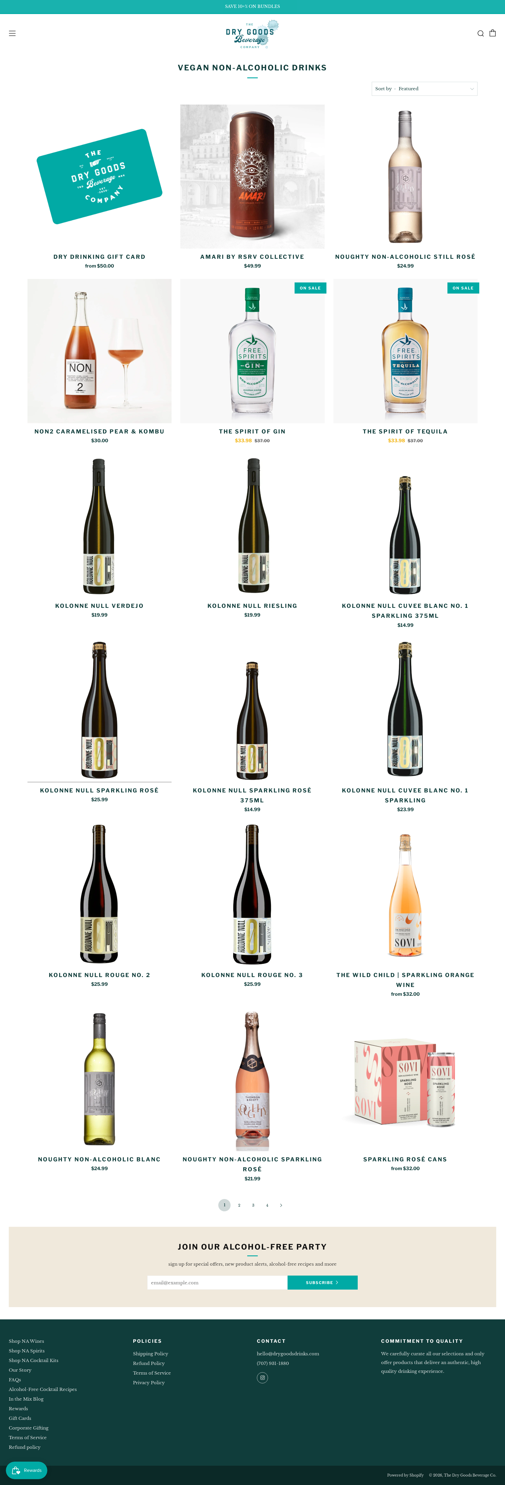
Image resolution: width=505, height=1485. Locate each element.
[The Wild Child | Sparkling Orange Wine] (405, 895)
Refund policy (25, 1447)
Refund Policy (149, 1363)
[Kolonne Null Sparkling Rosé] (99, 710)
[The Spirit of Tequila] (405, 351)
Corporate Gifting (29, 1428)
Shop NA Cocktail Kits (33, 1360)
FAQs (15, 1379)
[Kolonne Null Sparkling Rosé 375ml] (252, 710)
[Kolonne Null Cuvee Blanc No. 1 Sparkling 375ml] (405, 526)
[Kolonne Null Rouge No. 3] (252, 895)
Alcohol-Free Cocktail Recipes (43, 1389)
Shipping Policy (150, 1353)
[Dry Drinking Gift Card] (99, 177)
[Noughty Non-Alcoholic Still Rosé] (405, 177)
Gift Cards (20, 1418)
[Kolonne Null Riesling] (252, 526)
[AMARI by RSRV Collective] (252, 177)
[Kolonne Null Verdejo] (99, 526)
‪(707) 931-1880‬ (273, 1363)
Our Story (20, 1370)
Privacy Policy (149, 1382)
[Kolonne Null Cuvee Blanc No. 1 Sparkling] (405, 710)
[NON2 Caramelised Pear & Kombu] (99, 351)
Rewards (18, 1408)
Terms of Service (28, 1437)
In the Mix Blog (26, 1399)
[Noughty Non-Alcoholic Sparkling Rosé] (252, 1079)
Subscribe (319, 1282)
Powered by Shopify (405, 1475)
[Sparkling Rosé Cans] (405, 1079)
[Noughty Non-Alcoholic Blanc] (99, 1079)
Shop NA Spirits (27, 1351)
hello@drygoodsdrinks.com (288, 1353)
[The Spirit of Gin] (252, 351)
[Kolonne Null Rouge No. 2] (99, 895)
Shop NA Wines (26, 1341)
